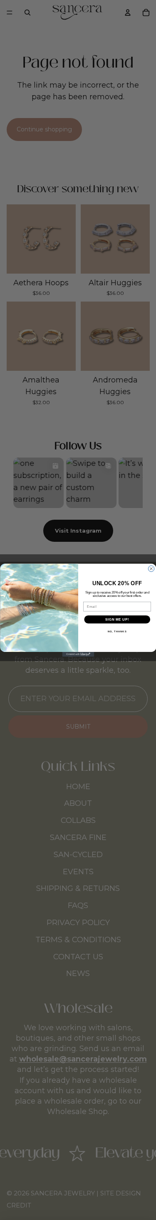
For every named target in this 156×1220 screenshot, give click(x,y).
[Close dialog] (151, 568)
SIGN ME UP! (117, 619)
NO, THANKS (116, 631)
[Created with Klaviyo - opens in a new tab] (78, 654)
